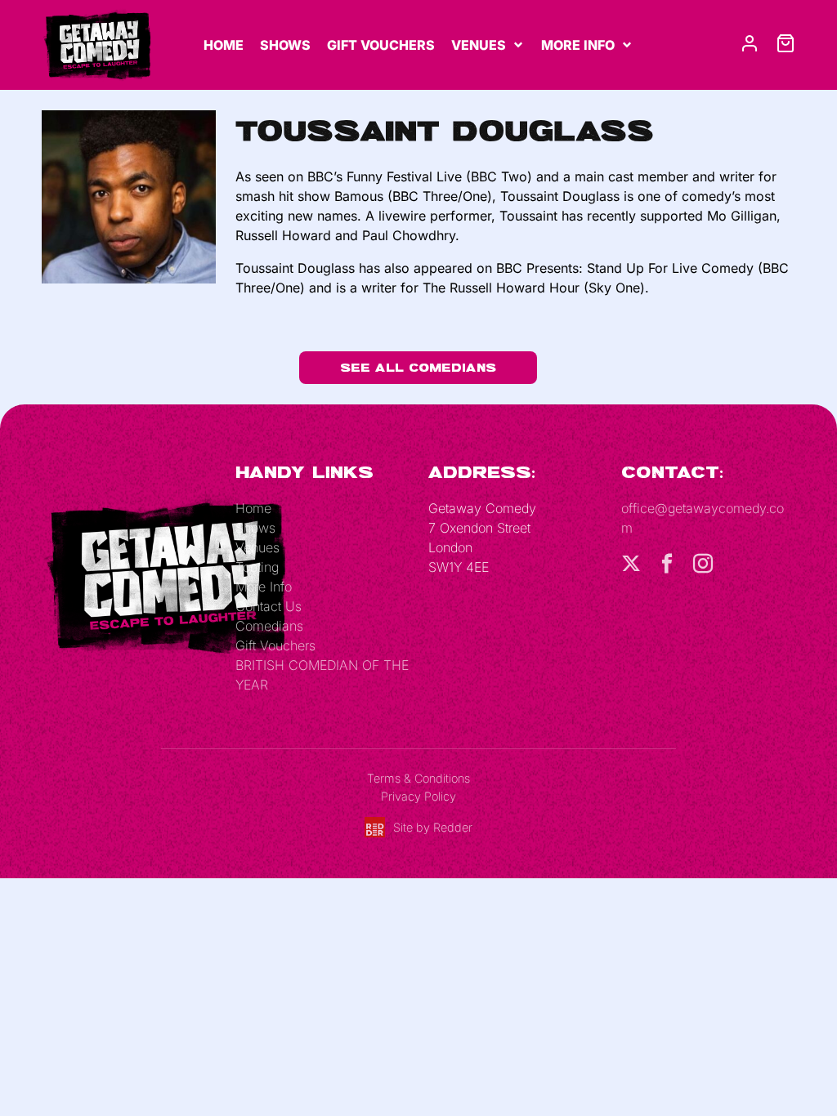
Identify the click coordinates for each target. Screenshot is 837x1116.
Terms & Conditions (418, 778)
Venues (478, 45)
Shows (285, 45)
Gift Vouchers (381, 45)
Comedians (269, 626)
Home (224, 45)
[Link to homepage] (96, 43)
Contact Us (268, 606)
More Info (578, 45)
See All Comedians (418, 367)
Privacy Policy (418, 796)
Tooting (257, 567)
